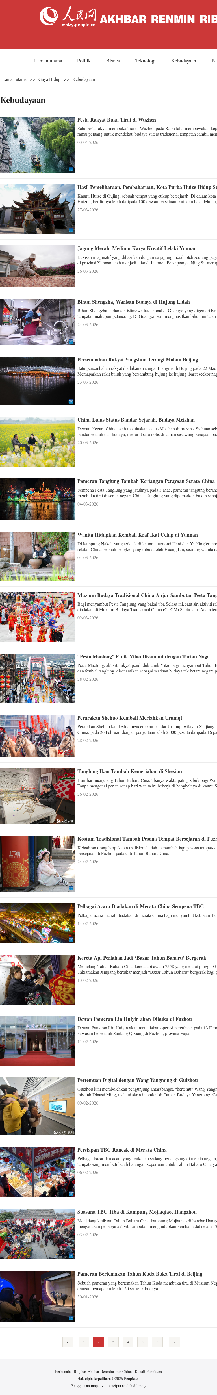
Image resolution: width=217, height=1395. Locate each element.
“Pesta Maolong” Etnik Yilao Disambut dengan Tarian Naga (143, 656)
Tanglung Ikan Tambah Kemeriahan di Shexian (129, 771)
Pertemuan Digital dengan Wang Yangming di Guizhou (137, 1080)
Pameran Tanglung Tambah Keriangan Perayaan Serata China (146, 481)
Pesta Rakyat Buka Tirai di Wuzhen (116, 119)
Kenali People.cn (148, 1371)
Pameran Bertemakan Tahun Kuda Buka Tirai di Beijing (139, 1273)
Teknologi (146, 60)
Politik (84, 60)
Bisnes (113, 60)
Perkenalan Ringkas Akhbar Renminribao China (94, 1371)
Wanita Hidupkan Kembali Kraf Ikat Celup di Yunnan (137, 534)
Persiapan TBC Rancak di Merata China (122, 1149)
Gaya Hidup (49, 79)
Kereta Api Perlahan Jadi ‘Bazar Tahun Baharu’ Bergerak (141, 957)
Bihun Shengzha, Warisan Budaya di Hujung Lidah (133, 301)
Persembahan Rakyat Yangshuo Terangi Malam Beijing (137, 359)
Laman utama (48, 60)
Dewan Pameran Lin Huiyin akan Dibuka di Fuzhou (134, 1019)
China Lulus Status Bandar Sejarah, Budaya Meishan (136, 419)
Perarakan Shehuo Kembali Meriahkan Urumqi (129, 717)
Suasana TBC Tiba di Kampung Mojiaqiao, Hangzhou (137, 1211)
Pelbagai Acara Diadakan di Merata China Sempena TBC (140, 906)
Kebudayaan (184, 60)
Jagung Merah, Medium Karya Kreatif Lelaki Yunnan (137, 248)
